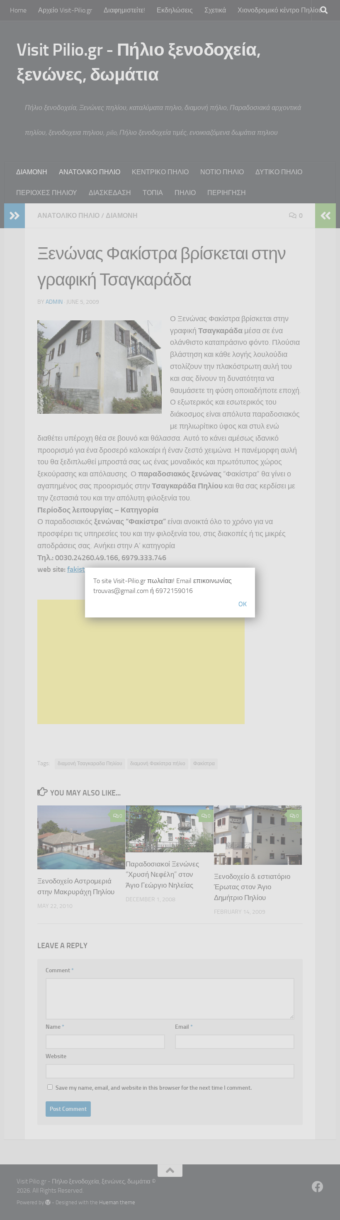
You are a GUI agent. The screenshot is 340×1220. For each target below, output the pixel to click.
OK (242, 604)
